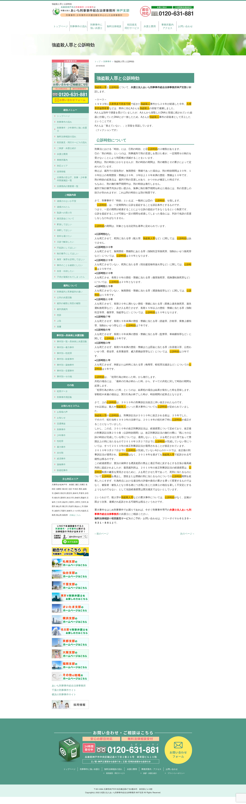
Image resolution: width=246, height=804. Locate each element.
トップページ (60, 26)
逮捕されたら (63, 206)
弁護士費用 (150, 26)
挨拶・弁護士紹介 (150, 773)
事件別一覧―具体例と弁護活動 (72, 341)
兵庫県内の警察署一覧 (67, 186)
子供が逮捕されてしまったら (71, 276)
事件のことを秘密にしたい (70, 265)
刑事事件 (107, 61)
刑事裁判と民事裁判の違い (70, 291)
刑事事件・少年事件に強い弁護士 (72, 129)
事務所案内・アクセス (151, 769)
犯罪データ (62, 391)
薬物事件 (61, 464)
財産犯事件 (62, 470)
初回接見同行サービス (132, 26)
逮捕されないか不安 (66, 200)
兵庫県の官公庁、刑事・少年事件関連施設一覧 (72, 179)
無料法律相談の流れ (66, 136)
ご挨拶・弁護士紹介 (66, 148)
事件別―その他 (64, 376)
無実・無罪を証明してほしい (71, 259)
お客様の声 (62, 411)
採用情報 (61, 171)
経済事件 (61, 458)
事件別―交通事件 (65, 370)
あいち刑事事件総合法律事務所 (69, 685)
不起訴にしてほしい (66, 247)
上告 (59, 320)
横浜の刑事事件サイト (64, 694)
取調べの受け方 (64, 212)
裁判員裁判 (62, 309)
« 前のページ (102, 533)
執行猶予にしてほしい (67, 253)
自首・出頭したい (65, 270)
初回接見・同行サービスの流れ (72, 142)
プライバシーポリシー (176, 773)
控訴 (59, 314)
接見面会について (65, 218)
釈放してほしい (64, 224)
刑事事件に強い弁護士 (96, 26)
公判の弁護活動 (64, 297)
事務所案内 (62, 159)
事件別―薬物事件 (65, 364)
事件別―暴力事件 (65, 347)
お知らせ (61, 417)
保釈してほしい (64, 230)
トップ (98, 61)
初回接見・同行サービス (115, 773)
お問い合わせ (185, 26)
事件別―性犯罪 (64, 352)
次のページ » (187, 533)
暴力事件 (61, 446)
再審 (59, 326)
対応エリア (62, 165)
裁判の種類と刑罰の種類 (68, 303)
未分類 (60, 452)
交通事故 (61, 423)
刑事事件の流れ (78, 26)
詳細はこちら (75, 515)
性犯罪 (60, 440)
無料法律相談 (114, 26)
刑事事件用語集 (64, 396)
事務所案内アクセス (167, 26)
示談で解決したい (65, 241)
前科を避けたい (64, 235)
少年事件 (61, 435)
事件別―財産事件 (65, 358)
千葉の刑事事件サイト (64, 690)
